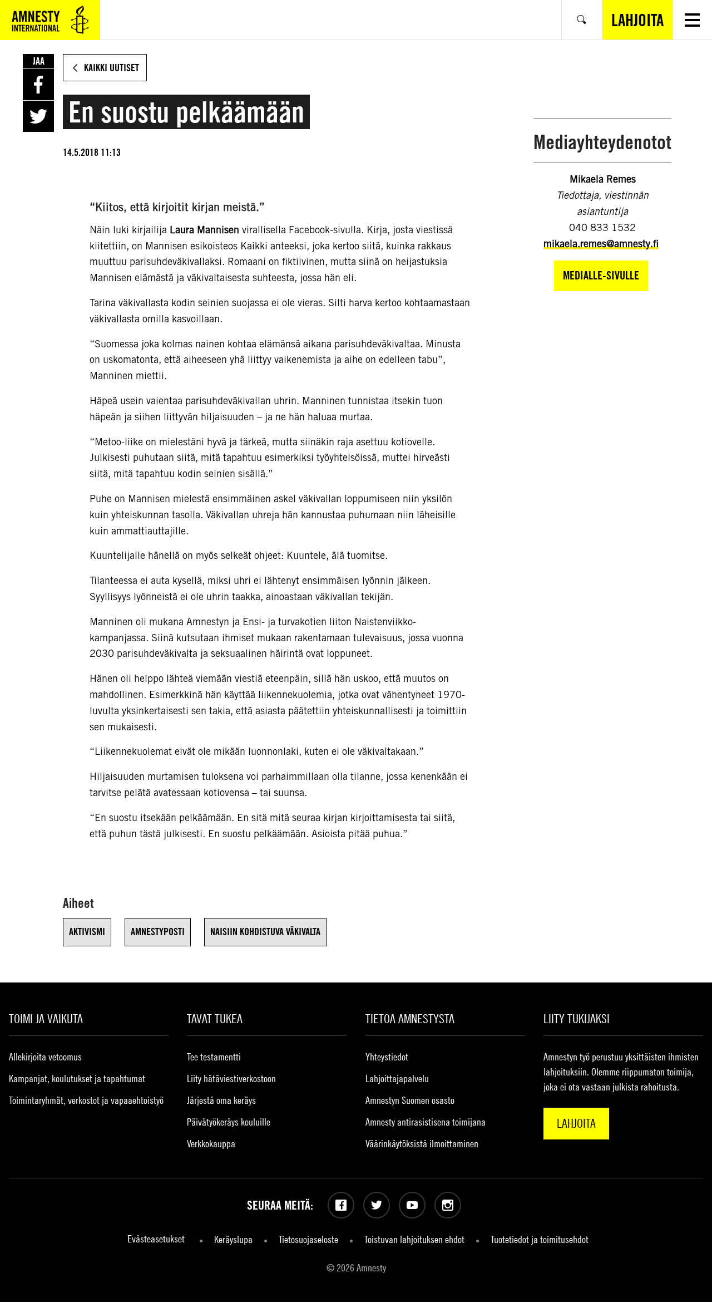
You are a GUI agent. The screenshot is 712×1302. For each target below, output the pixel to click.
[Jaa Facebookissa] (38, 84)
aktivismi (87, 931)
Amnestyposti (158, 931)
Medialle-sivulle (601, 275)
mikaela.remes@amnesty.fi (601, 243)
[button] (692, 20)
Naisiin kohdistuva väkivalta (265, 931)
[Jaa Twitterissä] (38, 116)
